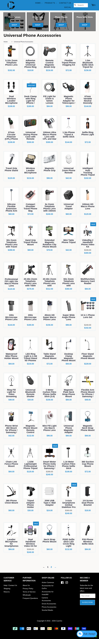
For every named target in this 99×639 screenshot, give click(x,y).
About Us (26, 585)
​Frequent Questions (30, 598)
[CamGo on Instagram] (66, 583)
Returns (7, 592)
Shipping (7, 588)
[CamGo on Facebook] (62, 583)
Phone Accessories (49, 607)
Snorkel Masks (47, 610)
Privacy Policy (28, 588)
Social (68, 7)
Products (50, 3)
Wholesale (27, 595)
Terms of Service (29, 592)
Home (38, 3)
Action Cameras (48, 582)
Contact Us (65, 3)
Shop (14, 25)
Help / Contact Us (10, 585)
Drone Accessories (49, 604)
